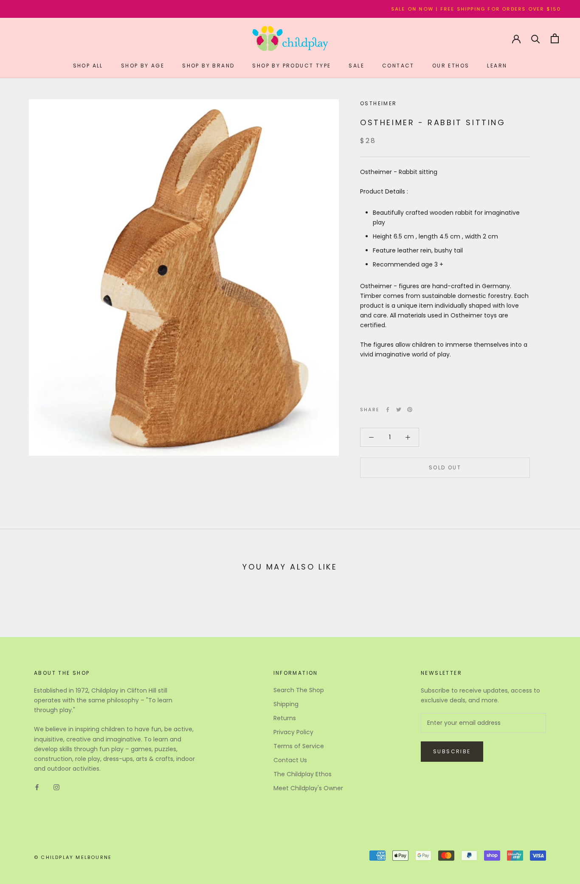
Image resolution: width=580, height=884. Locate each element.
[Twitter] (398, 409)
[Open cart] (555, 38)
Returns (284, 718)
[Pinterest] (409, 409)
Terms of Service (298, 746)
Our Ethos (451, 65)
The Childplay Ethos (302, 774)
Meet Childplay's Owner (308, 788)
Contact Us (290, 760)
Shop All (88, 65)
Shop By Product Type (291, 65)
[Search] (535, 38)
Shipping (285, 704)
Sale (356, 65)
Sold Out (445, 467)
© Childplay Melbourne (73, 857)
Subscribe (452, 751)
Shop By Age (142, 65)
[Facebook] (387, 409)
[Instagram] (56, 787)
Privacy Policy (293, 732)
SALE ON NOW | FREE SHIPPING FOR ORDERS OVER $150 (459, 9)
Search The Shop (298, 690)
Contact (398, 65)
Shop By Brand (208, 65)
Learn (497, 65)
